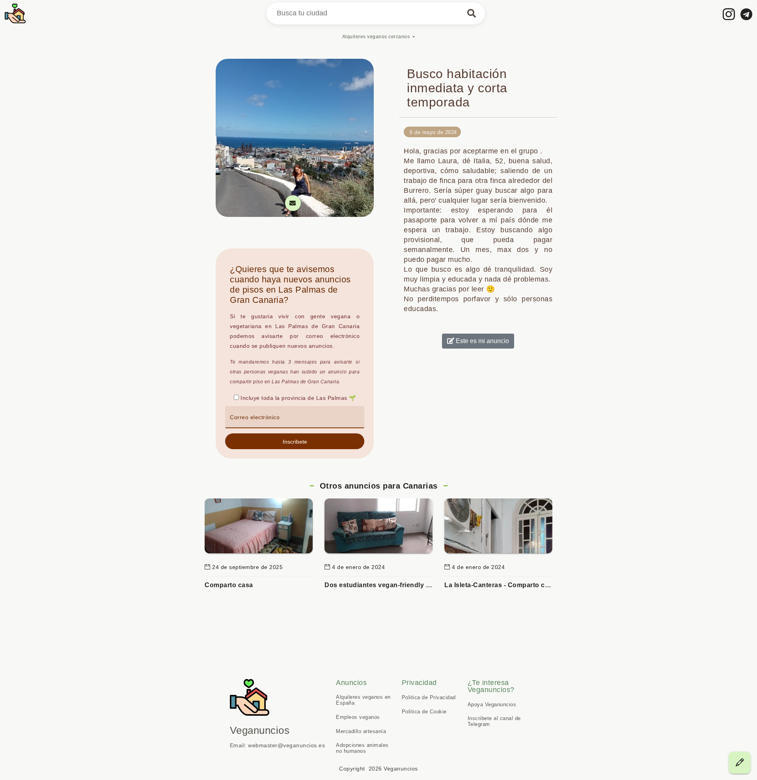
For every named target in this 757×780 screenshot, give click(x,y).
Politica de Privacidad (429, 697)
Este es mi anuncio (481, 341)
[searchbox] (376, 13)
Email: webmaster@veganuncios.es (277, 745)
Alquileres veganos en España (363, 700)
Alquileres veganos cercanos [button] (376, 36)
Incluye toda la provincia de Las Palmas (294, 398)
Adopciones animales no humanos (362, 748)
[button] (294, 441)
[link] (729, 14)
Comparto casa (229, 585)
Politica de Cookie (424, 712)
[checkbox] (236, 397)
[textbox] (294, 417)
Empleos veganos (358, 717)
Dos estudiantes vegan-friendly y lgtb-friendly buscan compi (378, 585)
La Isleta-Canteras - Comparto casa (498, 585)
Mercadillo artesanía (361, 731)
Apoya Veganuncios (492, 704)
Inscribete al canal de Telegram (494, 721)
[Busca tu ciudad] (471, 13)
